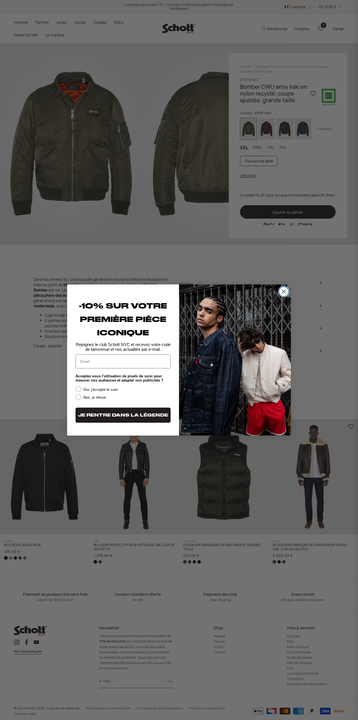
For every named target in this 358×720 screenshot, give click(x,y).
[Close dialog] (284, 291)
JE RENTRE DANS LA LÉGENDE (123, 415)
